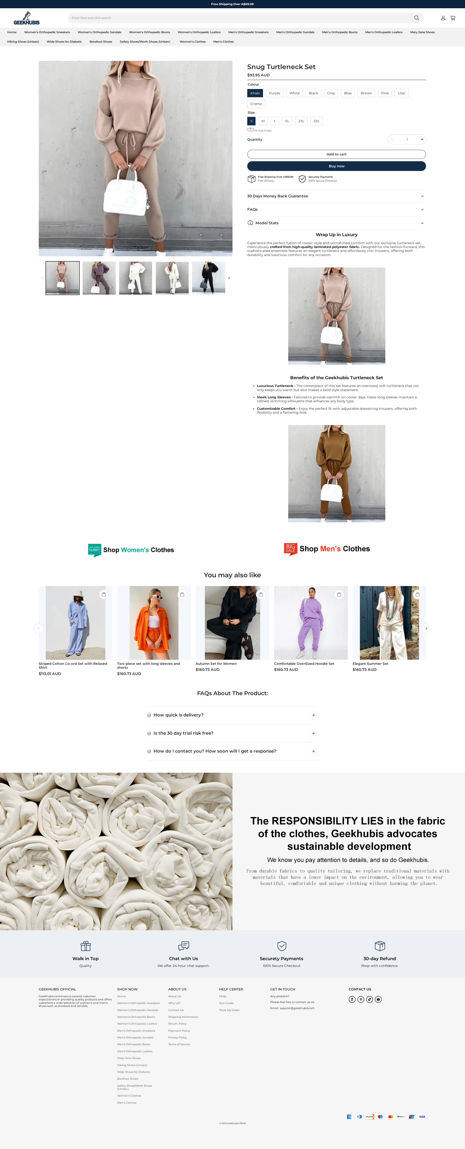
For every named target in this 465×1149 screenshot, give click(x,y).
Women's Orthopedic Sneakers (47, 32)
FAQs (222, 996)
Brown (366, 93)
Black (313, 93)
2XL (301, 121)
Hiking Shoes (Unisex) (23, 41)
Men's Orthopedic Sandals (295, 32)
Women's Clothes (193, 41)
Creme (256, 104)
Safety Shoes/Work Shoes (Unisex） (146, 41)
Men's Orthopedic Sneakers (248, 32)
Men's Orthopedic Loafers (384, 32)
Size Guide (226, 1003)
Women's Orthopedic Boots (149, 32)
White (294, 93)
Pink (385, 93)
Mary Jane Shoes (422, 32)
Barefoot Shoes (101, 41)
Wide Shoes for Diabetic (64, 41)
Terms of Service (179, 1044)
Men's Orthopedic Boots (339, 32)
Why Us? (174, 1003)
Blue (348, 93)
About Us (174, 996)
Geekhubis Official (236, 1123)
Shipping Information (183, 1017)
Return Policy (177, 1023)
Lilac (402, 93)
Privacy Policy (177, 1037)
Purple (274, 93)
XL (287, 121)
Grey (331, 93)
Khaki (255, 93)
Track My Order (229, 1010)
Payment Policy (179, 1030)
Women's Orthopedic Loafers (199, 32)
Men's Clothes (223, 41)
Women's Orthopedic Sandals (99, 32)
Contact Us (176, 1010)
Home (11, 32)
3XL (317, 121)
